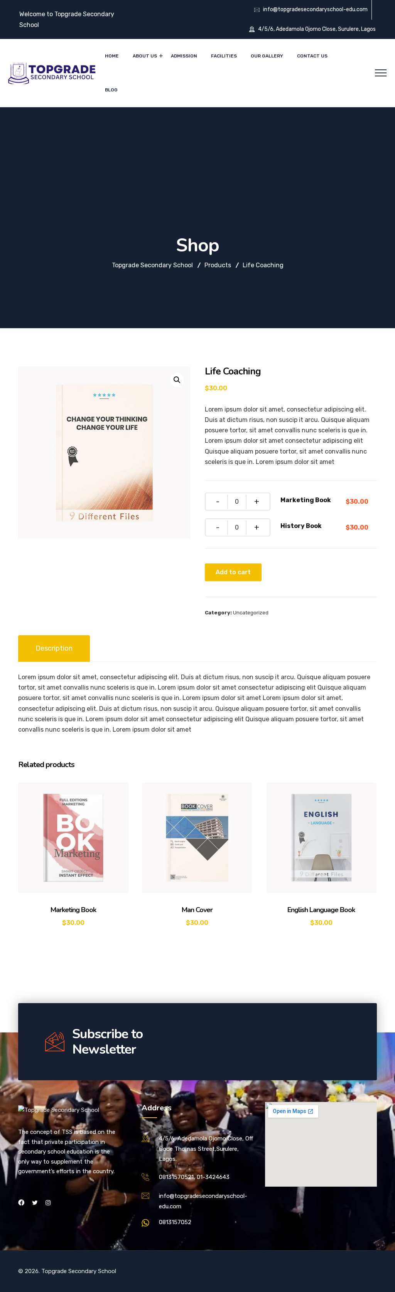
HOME (112, 56)
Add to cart (233, 572)
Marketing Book (305, 500)
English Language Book (321, 909)
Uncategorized (250, 613)
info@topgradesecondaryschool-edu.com (315, 9)
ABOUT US (145, 56)
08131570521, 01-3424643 (194, 1177)
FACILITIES (224, 56)
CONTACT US (312, 56)
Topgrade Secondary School (78, 1271)
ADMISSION (184, 56)
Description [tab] (54, 648)
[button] (177, 380)
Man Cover (197, 909)
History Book (301, 526)
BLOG (111, 90)
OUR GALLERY (267, 56)
